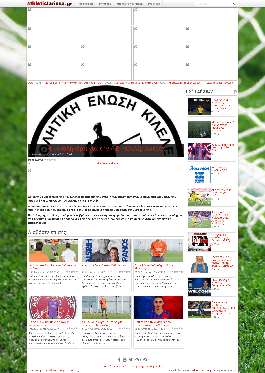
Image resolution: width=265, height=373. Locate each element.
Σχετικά (107, 366)
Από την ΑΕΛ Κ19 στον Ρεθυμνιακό (104, 265)
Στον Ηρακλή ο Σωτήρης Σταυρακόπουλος (221, 282)
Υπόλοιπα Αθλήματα (129, 3)
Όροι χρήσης (137, 366)
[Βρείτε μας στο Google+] (138, 359)
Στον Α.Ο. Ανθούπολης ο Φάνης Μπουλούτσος (49, 323)
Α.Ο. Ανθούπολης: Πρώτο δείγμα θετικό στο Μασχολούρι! (102, 323)
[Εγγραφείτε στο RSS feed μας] (145, 359)
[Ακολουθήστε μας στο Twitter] (131, 359)
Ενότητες (154, 3)
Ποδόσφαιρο (86, 3)
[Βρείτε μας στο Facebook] (119, 359)
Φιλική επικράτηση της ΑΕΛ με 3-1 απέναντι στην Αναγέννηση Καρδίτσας (222, 218)
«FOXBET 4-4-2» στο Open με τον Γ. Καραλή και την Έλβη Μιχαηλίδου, (222, 261)
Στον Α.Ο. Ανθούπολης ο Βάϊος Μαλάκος (154, 266)
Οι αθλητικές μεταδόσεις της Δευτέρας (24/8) (220, 237)
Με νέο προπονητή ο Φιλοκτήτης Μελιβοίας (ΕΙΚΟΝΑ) (59, 82)
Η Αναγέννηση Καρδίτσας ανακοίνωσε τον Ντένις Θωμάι (221, 104)
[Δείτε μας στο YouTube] (125, 359)
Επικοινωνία (120, 366)
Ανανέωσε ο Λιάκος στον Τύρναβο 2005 (121, 82)
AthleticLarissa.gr (202, 370)
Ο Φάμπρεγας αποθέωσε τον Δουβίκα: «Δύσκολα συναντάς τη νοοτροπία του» (223, 308)
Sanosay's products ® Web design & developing (54, 370)
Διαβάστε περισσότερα (220, 82)
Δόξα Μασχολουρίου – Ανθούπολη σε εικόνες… (52, 266)
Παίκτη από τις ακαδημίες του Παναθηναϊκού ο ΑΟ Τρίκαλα (153, 323)
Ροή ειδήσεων (199, 91)
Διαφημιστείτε (154, 366)
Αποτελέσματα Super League (170, 82)
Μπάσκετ (105, 3)
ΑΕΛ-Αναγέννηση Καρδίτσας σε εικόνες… (221, 192)
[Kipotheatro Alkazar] (106, 163)
